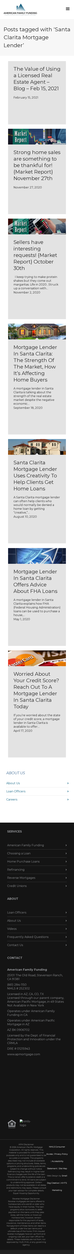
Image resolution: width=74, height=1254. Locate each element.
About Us (13, 783)
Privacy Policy (61, 1154)
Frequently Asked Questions (27, 937)
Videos (12, 929)
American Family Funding (25, 845)
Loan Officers (15, 791)
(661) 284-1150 (17, 984)
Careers (11, 799)
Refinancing (16, 869)
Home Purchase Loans (23, 861)
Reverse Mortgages (21, 878)
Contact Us (15, 945)
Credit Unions (17, 886)
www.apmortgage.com (23, 1054)
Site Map (63, 1168)
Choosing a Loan (19, 853)
